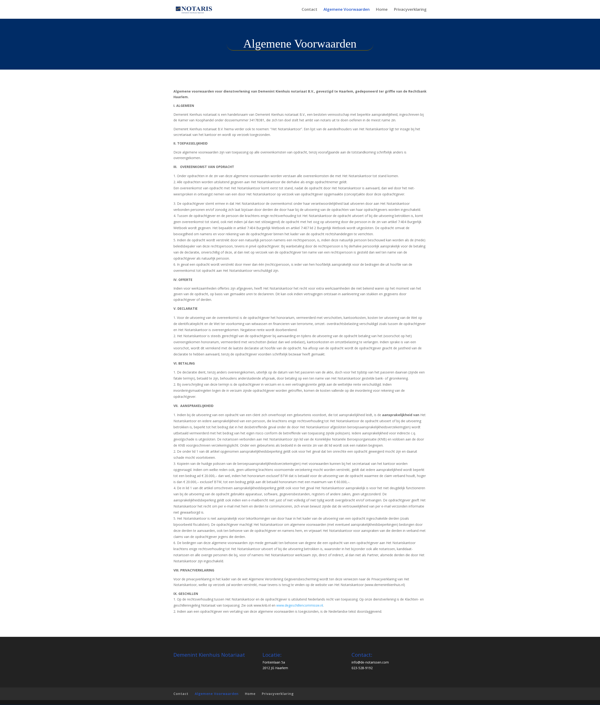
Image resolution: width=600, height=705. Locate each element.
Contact (309, 10)
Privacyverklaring (410, 10)
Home (382, 10)
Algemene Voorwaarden (346, 10)
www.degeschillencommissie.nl (299, 605)
